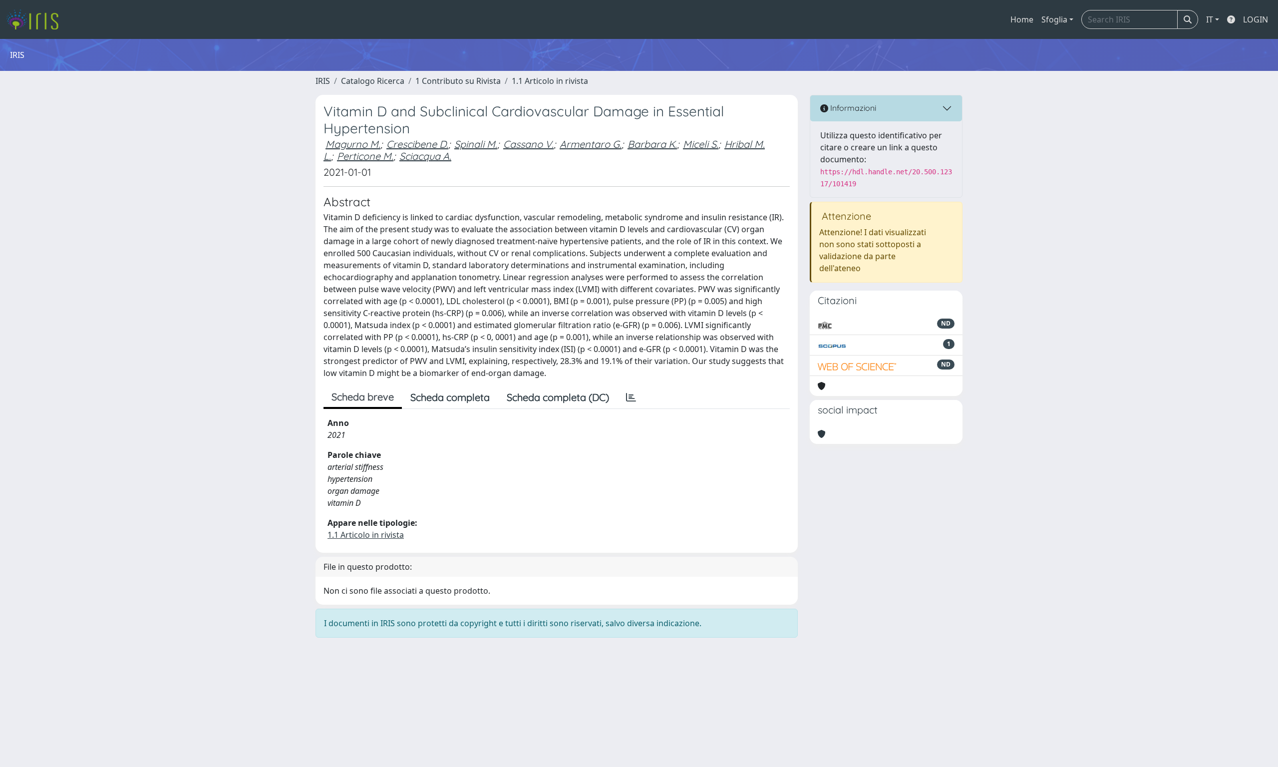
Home (1021, 19)
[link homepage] (36, 19)
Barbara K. (652, 144)
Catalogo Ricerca (372, 80)
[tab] (631, 397)
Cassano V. (528, 144)
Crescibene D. (417, 144)
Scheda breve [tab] (362, 396)
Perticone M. (365, 156)
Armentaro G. (591, 144)
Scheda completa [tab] (450, 397)
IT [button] (1209, 19)
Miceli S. (700, 144)
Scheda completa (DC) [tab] (558, 397)
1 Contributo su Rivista (458, 80)
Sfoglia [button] (1054, 19)
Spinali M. (475, 144)
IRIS (323, 80)
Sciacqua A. (425, 156)
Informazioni (852, 108)
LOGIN (1255, 19)
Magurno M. (352, 144)
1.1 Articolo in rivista (550, 80)
